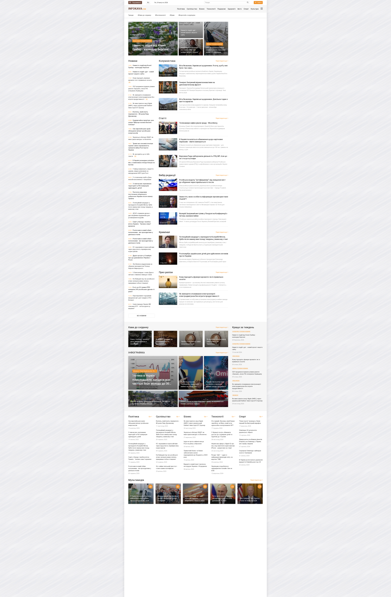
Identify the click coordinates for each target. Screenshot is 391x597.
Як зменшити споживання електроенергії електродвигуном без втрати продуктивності (199, 295)
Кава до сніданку (145, 15)
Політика (181, 9)
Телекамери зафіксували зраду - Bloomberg (198, 123)
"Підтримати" (136, 2)
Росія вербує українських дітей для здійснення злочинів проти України (203, 255)
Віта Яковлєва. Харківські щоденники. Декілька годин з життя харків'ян (203, 100)
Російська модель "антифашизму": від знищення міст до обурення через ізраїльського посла (202, 181)
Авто (239, 9)
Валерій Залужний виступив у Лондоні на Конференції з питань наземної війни (203, 214)
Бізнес (202, 9)
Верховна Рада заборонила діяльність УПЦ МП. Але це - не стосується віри (203, 157)
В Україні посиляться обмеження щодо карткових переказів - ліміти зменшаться (201, 140)
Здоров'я (231, 9)
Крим (172, 15)
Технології (211, 9)
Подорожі (221, 9)
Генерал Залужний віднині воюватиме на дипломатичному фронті (197, 83)
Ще (150, 416)
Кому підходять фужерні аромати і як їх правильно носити (201, 278)
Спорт (246, 9)
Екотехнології (161, 15)
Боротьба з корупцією (187, 15)
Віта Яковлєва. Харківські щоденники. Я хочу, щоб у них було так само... (203, 66)
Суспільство (192, 9)
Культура (255, 9)
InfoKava (137, 8)
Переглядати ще (221, 61)
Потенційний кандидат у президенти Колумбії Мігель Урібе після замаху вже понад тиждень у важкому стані (203, 238)
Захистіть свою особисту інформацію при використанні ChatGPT (203, 198)
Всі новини (141, 316)
